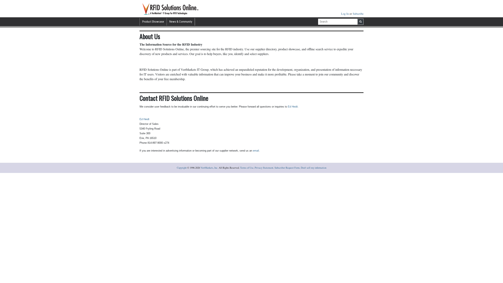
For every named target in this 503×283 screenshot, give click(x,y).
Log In (345, 14)
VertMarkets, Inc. (209, 167)
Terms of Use (246, 167)
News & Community (180, 21)
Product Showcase (153, 21)
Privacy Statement (264, 167)
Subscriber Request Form (287, 167)
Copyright (182, 167)
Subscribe (358, 14)
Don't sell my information (313, 167)
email (256, 150)
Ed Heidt (293, 106)
